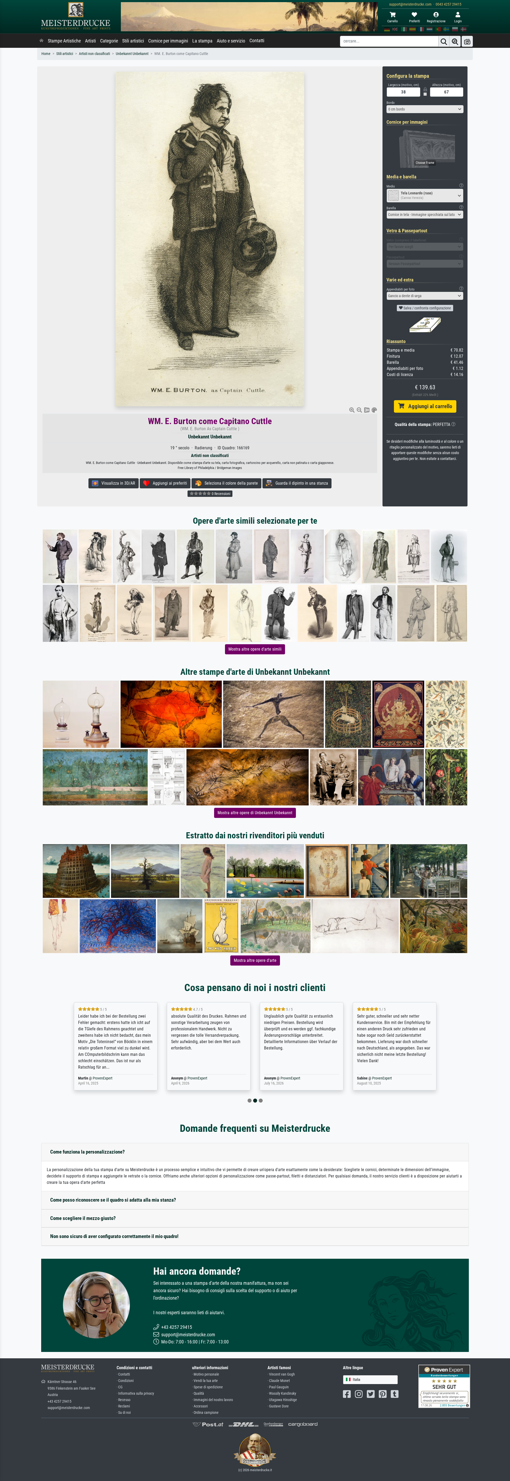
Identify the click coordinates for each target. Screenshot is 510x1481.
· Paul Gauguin (278, 1387)
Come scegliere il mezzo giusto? (83, 1218)
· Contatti (123, 1374)
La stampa (202, 41)
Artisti (90, 41)
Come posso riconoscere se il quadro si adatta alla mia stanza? (113, 1200)
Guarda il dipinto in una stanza (300, 483)
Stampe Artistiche (64, 41)
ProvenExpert (99, 1078)
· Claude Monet (278, 1380)
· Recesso (123, 1400)
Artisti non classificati (94, 54)
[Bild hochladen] (467, 41)
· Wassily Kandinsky (281, 1393)
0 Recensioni (220, 494)
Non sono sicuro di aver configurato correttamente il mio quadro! (114, 1236)
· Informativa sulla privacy (135, 1393)
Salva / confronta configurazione (427, 308)
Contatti (256, 40)
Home (45, 54)
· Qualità (198, 1393)
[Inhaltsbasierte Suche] (455, 41)
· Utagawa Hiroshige (282, 1400)
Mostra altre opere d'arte (255, 960)
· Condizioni (125, 1380)
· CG (119, 1387)
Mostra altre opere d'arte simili (255, 649)
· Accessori (200, 1406)
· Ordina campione (205, 1412)
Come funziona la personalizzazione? (87, 1152)
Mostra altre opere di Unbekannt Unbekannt (255, 812)
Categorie (109, 41)
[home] (41, 41)
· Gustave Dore (278, 1406)
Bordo (390, 103)
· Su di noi (124, 1412)
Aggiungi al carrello (428, 406)
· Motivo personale (205, 1374)
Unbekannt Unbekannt (132, 54)
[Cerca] (443, 41)
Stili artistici (133, 41)
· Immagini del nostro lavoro (212, 1400)
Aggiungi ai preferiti (168, 483)
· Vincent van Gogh (281, 1374)
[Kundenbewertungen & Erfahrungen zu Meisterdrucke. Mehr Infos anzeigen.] (444, 1386)
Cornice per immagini (168, 41)
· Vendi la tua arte (205, 1380)
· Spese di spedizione (207, 1387)
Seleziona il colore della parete (229, 483)
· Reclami (123, 1406)
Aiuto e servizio (231, 41)
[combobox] (425, 109)
